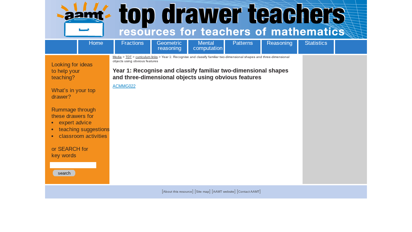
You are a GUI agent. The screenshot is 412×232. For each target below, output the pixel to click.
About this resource (177, 191)
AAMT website (223, 191)
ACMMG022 (124, 86)
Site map (202, 191)
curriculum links (147, 57)
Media (117, 57)
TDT (129, 57)
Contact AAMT (248, 191)
